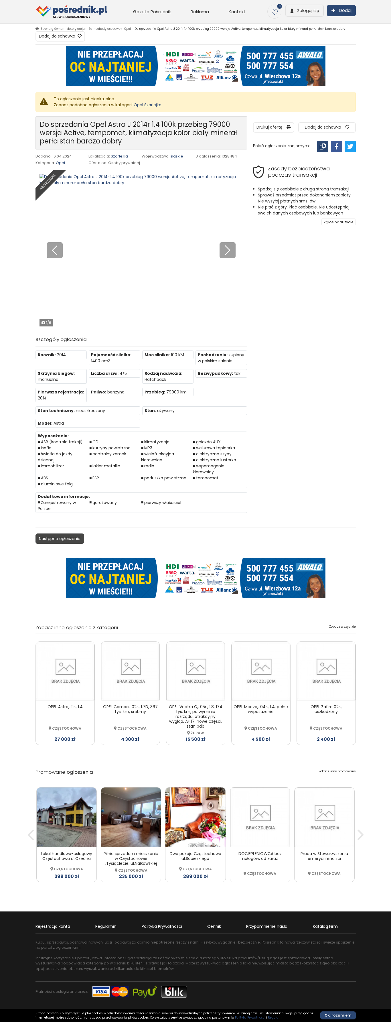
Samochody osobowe (104, 29)
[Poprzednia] (31, 835)
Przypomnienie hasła (266, 926)
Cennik (214, 926)
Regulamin (105, 926)
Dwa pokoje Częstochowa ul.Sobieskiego (195, 856)
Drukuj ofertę (271, 127)
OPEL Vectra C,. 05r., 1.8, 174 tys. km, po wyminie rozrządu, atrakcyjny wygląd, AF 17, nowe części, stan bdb (195, 716)
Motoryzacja (75, 29)
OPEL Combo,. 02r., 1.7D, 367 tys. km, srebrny (130, 709)
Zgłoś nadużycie (339, 222)
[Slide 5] (151, 319)
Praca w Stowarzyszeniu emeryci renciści (324, 856)
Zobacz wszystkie (342, 627)
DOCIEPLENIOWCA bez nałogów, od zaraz (260, 856)
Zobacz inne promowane (337, 771)
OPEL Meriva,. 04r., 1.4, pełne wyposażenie (261, 709)
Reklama (200, 12)
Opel (127, 29)
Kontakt (237, 12)
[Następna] (360, 835)
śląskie (176, 156)
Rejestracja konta (52, 926)
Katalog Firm (325, 926)
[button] (304, 11)
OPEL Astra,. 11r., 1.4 (65, 707)
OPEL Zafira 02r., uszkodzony (326, 709)
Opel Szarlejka (147, 105)
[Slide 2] (130, 319)
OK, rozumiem (338, 1015)
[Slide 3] (137, 319)
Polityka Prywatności (162, 926)
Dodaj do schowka (57, 36)
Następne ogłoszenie (59, 538)
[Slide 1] (124, 319)
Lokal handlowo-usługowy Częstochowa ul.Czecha (66, 856)
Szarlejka (119, 156)
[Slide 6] (158, 319)
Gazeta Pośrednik (152, 12)
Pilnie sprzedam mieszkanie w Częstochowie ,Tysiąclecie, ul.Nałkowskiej (131, 858)
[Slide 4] (144, 319)
